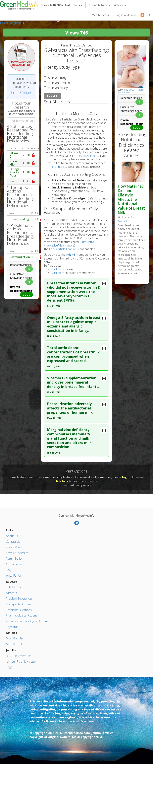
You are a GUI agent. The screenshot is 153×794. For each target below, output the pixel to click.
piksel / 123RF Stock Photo (130, 91)
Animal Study (57, 77)
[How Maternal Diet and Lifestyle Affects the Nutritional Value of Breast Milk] (133, 172)
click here (58, 167)
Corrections (13, 564)
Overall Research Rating (21, 289)
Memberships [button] (101, 15)
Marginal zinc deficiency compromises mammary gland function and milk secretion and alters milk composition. (69, 438)
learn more (67, 245)
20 (28, 154)
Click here (58, 269)
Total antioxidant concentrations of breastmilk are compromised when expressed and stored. (73, 354)
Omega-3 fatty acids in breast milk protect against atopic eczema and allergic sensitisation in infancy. (74, 324)
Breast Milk (14, 163)
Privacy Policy (14, 547)
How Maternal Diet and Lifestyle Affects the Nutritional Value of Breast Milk (131, 199)
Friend (70, 254)
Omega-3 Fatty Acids (15, 172)
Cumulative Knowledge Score (21, 276)
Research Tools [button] (98, 5)
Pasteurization (20, 256)
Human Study (57, 87)
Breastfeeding (19, 219)
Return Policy (14, 558)
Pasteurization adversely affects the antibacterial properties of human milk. (70, 408)
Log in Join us (126, 15)
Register (27, 93)
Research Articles (21, 265)
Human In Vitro (58, 82)
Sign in (15, 93)
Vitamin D (15, 155)
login (125, 477)
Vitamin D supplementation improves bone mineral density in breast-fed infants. (73, 382)
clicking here (90, 156)
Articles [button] (119, 5)
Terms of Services (17, 553)
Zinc (12, 181)
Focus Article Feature (62, 249)
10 (28, 162)
